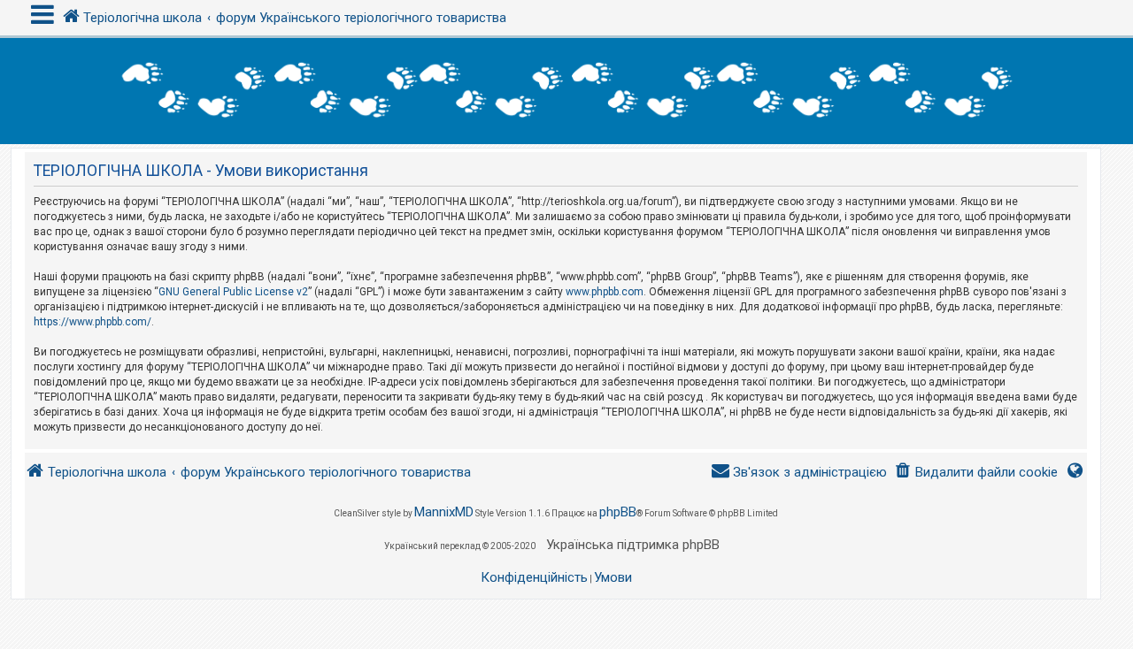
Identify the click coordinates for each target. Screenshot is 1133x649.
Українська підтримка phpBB (633, 545)
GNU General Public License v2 (233, 292)
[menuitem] (976, 472)
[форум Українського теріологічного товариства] (566, 91)
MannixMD (444, 512)
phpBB (617, 512)
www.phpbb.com (605, 292)
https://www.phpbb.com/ (92, 322)
